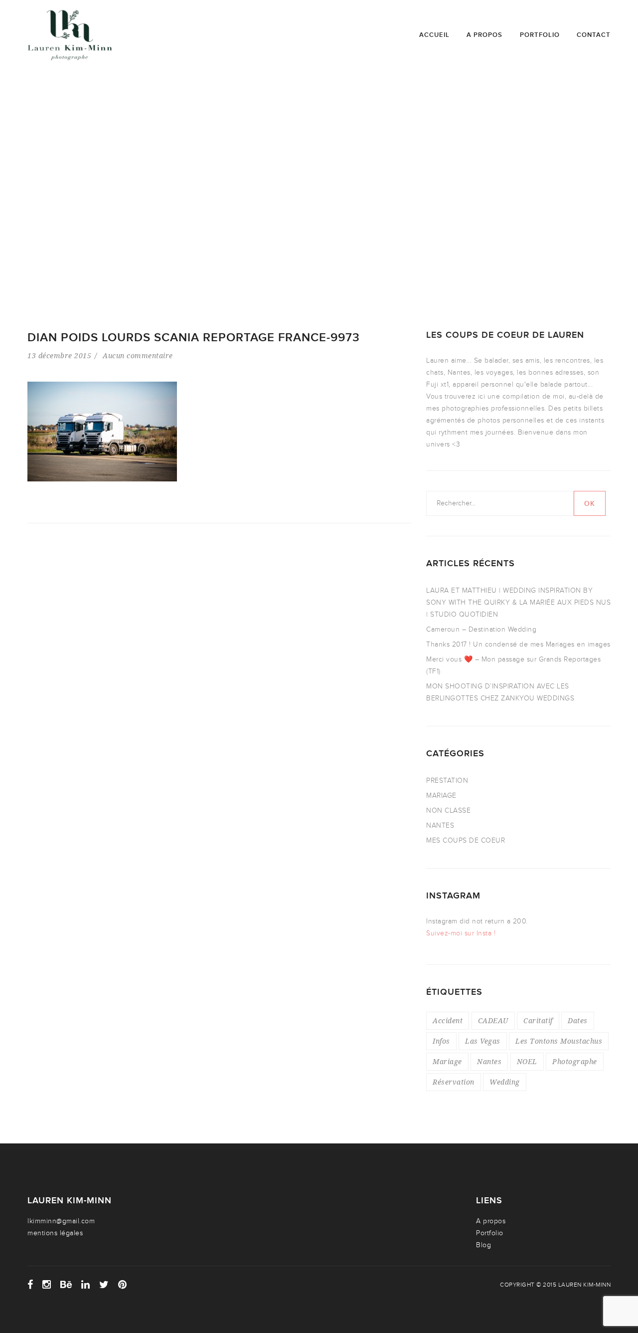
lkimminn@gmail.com (61, 1221)
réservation (454, 1082)
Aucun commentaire (138, 355)
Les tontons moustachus (558, 1041)
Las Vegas (482, 1041)
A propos (484, 35)
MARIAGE (441, 795)
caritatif (538, 1020)
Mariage (447, 1061)
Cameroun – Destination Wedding (481, 629)
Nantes (489, 1061)
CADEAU (493, 1020)
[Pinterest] (122, 1285)
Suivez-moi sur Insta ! (460, 933)
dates (578, 1020)
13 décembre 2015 (59, 355)
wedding (504, 1082)
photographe (574, 1061)
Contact (594, 35)
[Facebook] (30, 1285)
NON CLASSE (448, 810)
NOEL (527, 1061)
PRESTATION (447, 780)
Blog (483, 1245)
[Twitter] (104, 1285)
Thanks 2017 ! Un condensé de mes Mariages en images (518, 644)
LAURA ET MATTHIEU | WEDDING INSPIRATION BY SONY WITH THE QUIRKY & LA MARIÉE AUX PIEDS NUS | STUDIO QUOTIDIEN (518, 602)
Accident (448, 1020)
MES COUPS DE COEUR (465, 840)
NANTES (440, 825)
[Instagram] (46, 1285)
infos (441, 1041)
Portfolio (540, 35)
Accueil (434, 35)
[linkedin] (85, 1285)
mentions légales (55, 1233)
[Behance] (66, 1285)
